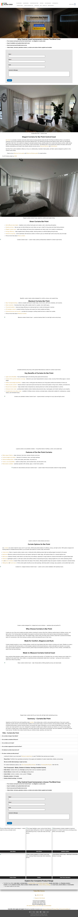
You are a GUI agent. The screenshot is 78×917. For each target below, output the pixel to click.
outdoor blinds (42, 884)
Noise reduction (9, 305)
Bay (3, 560)
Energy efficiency (10, 231)
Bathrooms (5, 556)
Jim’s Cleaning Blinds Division (28, 764)
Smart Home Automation (65, 877)
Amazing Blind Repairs (46, 764)
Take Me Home (39, 891)
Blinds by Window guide (32, 153)
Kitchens (4, 558)
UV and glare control (11, 309)
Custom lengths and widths (9, 457)
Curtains (41, 3)
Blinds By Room (20, 5)
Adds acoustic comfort (11, 384)
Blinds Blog (37, 5)
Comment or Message (13, 70)
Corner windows (9, 560)
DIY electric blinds (31, 905)
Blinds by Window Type (28, 5)
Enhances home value (11, 389)
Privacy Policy (55, 909)
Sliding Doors (5, 562)
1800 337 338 (40, 895)
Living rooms (5, 552)
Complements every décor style (13, 391)
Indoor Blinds (25, 3)
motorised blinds (47, 905)
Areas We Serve (51, 5)
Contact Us (45, 5)
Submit (9, 80)
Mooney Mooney (44, 146)
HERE (15, 156)
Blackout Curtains (22, 313)
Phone (10, 59)
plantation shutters (65, 851)
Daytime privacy (10, 227)
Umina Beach (54, 146)
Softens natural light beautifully (13, 382)
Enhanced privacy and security (13, 311)
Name (10, 54)
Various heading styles (7, 459)
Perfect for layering (10, 233)
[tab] (39, 736)
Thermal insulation (10, 307)
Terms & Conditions (64, 909)
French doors (13, 562)
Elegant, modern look (11, 229)
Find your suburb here (26, 756)
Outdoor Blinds (48, 3)
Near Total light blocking (11, 302)
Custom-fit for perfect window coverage (15, 378)
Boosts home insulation (11, 386)
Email (10, 64)
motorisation (55, 3)
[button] (72, 4)
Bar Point (8, 140)
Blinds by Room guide (19, 153)
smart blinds (39, 905)
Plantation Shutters (34, 3)
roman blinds (39, 883)
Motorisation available (7, 463)
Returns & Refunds (46, 909)
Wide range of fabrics (7, 455)
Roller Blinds (19, 3)
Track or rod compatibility (8, 461)
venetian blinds (31, 883)
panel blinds (45, 883)
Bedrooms (4, 554)
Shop (41, 5)
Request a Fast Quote (40, 898)
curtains (6, 547)
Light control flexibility (11, 376)
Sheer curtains (21, 235)
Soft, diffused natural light (12, 225)
